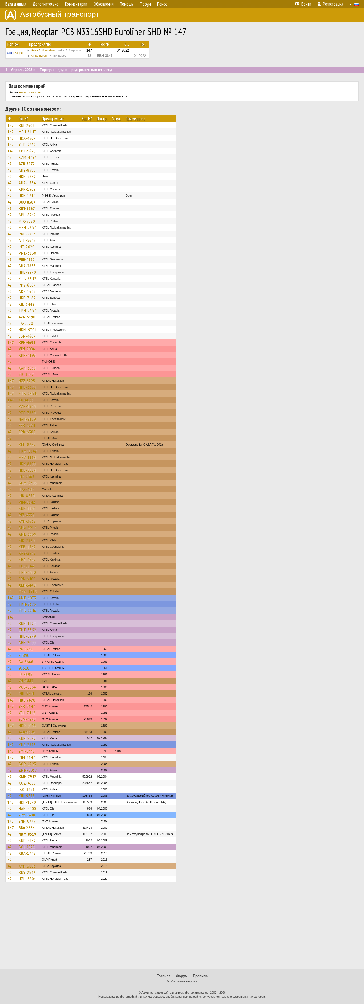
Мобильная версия (182, 981)
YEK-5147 (27, 706)
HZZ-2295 (27, 380)
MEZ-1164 (27, 457)
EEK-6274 (27, 425)
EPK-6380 (27, 431)
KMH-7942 (27, 776)
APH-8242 (27, 214)
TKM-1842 (28, 451)
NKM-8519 (27, 834)
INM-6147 (27, 757)
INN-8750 (27, 495)
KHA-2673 (27, 744)
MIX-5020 (27, 221)
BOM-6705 (28, 483)
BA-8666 (26, 661)
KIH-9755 (27, 795)
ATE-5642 (27, 240)
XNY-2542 (27, 872)
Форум (182, 976)
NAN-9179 (27, 419)
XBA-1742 (27, 853)
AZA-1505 (27, 732)
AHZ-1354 (27, 182)
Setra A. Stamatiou (56, 50)
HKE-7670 (27, 700)
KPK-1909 (27, 189)
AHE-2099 (27, 642)
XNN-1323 (27, 623)
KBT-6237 (27, 208)
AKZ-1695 (27, 291)
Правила (200, 976)
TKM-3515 (28, 591)
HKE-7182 (27, 297)
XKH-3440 (27, 585)
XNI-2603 (27, 125)
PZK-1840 (27, 406)
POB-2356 (27, 687)
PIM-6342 (27, 502)
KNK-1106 (27, 508)
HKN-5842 (27, 176)
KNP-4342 (27, 840)
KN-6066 (26, 400)
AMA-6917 (27, 527)
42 (9, 157)
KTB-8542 (27, 278)
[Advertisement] (182, 928)
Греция (18, 53)
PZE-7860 (27, 412)
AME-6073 (27, 597)
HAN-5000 (27, 808)
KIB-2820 (27, 540)
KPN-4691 (27, 342)
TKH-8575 (27, 604)
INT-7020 (26, 246)
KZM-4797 (28, 157)
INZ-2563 (26, 476)
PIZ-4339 (26, 514)
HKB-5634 (27, 470)
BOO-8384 (27, 202)
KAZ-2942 (27, 553)
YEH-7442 (27, 712)
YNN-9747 (27, 821)
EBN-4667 (27, 336)
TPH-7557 (27, 310)
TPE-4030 (27, 572)
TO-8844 (26, 566)
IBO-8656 (27, 789)
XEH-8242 (27, 444)
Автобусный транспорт (59, 14)
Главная (164, 976)
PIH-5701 (27, 693)
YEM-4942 (27, 719)
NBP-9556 (27, 725)
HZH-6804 (27, 878)
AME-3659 (27, 534)
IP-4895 (25, 674)
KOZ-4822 (27, 783)
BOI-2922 (27, 846)
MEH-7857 (27, 227)
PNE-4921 (27, 259)
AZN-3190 (27, 317)
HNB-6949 (27, 636)
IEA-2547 (26, 489)
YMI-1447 (27, 751)
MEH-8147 (27, 131)
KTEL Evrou (48, 55)
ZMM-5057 (28, 770)
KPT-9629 (27, 150)
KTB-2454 (27, 393)
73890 (24, 655)
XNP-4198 (27, 355)
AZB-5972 (27, 163)
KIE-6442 (26, 304)
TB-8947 (26, 374)
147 (10, 125)
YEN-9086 (27, 348)
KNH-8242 (27, 738)
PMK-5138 (27, 253)
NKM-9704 (28, 329)
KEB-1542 (27, 546)
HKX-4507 (27, 138)
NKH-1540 (27, 802)
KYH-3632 (27, 521)
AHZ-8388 (27, 170)
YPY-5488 (27, 815)
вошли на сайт (30, 92)
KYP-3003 (27, 866)
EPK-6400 (27, 578)
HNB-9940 (27, 272)
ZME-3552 (27, 629)
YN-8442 (26, 680)
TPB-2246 (27, 610)
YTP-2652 (27, 144)
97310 (24, 668)
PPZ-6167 (27, 285)
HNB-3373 (27, 387)
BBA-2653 (27, 265)
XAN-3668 (27, 368)
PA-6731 (26, 649)
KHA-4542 (27, 559)
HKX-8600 (27, 463)
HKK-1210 (27, 195)
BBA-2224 (27, 827)
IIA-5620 (26, 323)
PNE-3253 (27, 234)
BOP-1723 (27, 763)
